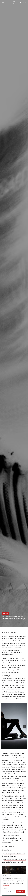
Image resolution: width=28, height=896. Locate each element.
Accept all (20, 891)
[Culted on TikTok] (20, 2)
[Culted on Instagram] (23, 2)
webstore (17, 840)
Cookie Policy (6, 885)
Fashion (5, 613)
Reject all (11, 891)
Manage (5, 888)
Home (3, 630)
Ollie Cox (7, 622)
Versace (4, 636)
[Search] (25, 2)
